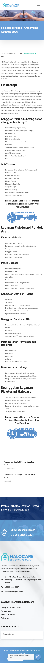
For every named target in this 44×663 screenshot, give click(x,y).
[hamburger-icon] (38, 5)
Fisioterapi (26, 54)
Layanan (33, 54)
